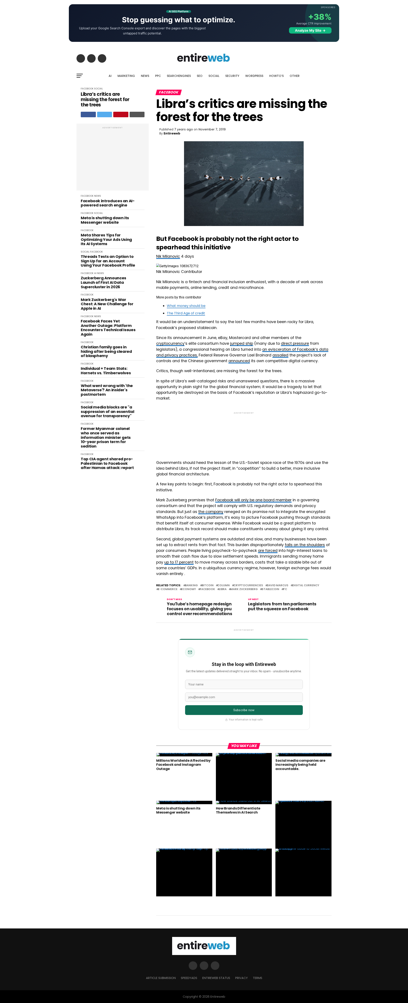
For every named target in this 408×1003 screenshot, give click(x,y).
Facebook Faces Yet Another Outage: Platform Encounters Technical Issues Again (108, 328)
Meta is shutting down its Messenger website (105, 220)
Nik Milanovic (168, 256)
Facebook (207, 589)
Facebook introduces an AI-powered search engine (108, 203)
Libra (223, 589)
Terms (257, 978)
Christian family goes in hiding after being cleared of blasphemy (106, 351)
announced (239, 360)
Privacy (241, 978)
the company (210, 511)
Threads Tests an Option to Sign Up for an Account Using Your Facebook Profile (108, 261)
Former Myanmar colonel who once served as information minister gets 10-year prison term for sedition (106, 437)
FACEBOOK (87, 88)
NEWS (145, 76)
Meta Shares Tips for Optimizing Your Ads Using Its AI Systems (106, 239)
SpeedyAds (189, 978)
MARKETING (126, 76)
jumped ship (241, 343)
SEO (200, 76)
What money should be (186, 305)
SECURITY (232, 76)
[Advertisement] (112, 159)
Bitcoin (208, 585)
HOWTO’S (276, 76)
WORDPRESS (254, 76)
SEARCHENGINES (179, 76)
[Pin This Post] (120, 114)
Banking (191, 585)
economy (188, 589)
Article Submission (161, 978)
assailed (280, 355)
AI (110, 76)
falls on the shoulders (305, 544)
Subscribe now (243, 710)
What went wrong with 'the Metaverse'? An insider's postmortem (107, 390)
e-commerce (167, 589)
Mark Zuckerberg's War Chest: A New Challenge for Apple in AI (107, 304)
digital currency (305, 585)
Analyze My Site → (310, 30)
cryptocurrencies (248, 585)
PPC (158, 76)
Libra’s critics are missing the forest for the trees (105, 100)
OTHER (295, 76)
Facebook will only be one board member (253, 500)
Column (223, 585)
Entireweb (172, 133)
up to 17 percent (179, 562)
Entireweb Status (216, 978)
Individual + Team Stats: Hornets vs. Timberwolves (106, 370)
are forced (268, 550)
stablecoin (270, 589)
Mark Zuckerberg (244, 589)
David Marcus (277, 585)
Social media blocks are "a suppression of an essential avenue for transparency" (107, 411)
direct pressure (295, 343)
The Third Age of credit (186, 313)
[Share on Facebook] (88, 114)
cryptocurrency (170, 343)
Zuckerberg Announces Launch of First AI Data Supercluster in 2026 (103, 282)
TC (285, 589)
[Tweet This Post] (104, 114)
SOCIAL (213, 76)
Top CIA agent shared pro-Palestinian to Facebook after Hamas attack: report (107, 463)
